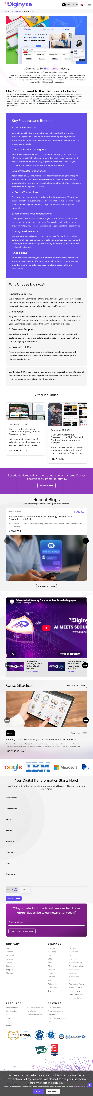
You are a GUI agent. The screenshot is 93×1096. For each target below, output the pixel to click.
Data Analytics (53, 1015)
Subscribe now (19, 931)
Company (10, 952)
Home (6, 11)
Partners (9, 959)
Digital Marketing (54, 1007)
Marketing (52, 952)
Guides (9, 1022)
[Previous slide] (7, 541)
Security (72, 955)
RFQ (71, 980)
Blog (8, 1018)
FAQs (8, 1015)
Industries (16, 11)
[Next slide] (86, 541)
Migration (73, 959)
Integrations (52, 1022)
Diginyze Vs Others (76, 966)
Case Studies (11, 1011)
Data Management (55, 1011)
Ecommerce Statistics (35, 1007)
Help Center (31, 1011)
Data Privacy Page (82, 1086)
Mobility (51, 973)
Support (9, 969)
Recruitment (74, 969)
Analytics (51, 969)
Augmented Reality (76, 984)
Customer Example (34, 1015)
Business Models (75, 962)
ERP (49, 962)
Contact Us (10, 966)
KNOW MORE (15, 531)
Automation (52, 984)
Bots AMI (51, 977)
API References (12, 1007)
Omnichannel (74, 948)
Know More (15, 450)
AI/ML (50, 980)
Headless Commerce (77, 998)
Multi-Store (73, 952)
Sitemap (9, 973)
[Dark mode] (89, 1085)
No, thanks (52, 1091)
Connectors (52, 987)
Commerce (52, 948)
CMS (50, 959)
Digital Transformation (57, 1018)
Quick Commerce (76, 995)
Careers (9, 962)
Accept (39, 1091)
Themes (51, 991)
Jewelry (10, 733)
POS (50, 966)
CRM (50, 955)
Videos (9, 1025)
